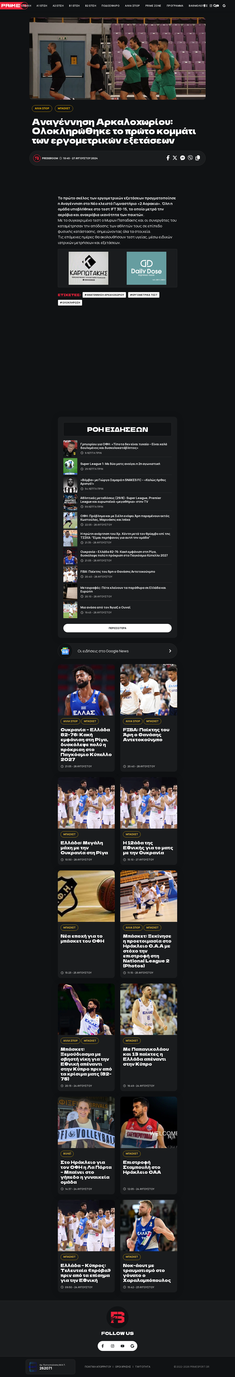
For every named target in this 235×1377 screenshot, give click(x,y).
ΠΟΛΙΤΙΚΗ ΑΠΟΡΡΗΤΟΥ (98, 1366)
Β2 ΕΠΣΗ (90, 5)
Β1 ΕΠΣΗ (74, 5)
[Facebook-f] (204, 5)
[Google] (224, 5)
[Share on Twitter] (174, 158)
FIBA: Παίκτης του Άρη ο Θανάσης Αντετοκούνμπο (117, 571)
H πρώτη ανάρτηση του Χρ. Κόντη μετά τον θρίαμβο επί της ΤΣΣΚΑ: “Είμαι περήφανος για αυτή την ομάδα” (125, 535)
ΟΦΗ (11, 5)
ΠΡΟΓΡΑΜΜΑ (175, 5)
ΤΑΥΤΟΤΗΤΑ (142, 1366)
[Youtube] (217, 5)
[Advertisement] (124, 182)
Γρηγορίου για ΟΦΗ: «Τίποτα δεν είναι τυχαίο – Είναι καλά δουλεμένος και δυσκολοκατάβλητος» (123, 446)
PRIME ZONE (153, 5)
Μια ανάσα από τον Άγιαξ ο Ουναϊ (105, 607)
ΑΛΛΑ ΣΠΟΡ (132, 5)
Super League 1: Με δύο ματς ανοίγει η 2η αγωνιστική (120, 464)
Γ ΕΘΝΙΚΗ (25, 5)
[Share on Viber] (190, 158)
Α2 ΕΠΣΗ (58, 5)
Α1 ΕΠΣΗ (42, 5)
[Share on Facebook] (168, 158)
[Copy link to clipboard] (198, 158)
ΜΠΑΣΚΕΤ (64, 108)
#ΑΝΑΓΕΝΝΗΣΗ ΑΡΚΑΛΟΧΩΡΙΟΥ (104, 295)
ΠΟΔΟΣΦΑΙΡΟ (111, 5)
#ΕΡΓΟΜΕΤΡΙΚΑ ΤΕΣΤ (144, 295)
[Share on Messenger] (182, 158)
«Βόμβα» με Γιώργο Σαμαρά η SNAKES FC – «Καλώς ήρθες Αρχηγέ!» (123, 482)
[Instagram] (211, 5)
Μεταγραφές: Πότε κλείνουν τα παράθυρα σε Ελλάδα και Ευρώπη (123, 589)
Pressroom (50, 158)
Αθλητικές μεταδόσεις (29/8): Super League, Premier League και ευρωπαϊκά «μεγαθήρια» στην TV (120, 500)
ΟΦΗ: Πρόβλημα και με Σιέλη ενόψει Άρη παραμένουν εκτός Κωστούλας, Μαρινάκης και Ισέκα (124, 518)
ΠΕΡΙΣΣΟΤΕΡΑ (117, 628)
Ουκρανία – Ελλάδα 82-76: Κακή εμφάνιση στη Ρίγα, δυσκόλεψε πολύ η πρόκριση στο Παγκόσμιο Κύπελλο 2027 (124, 553)
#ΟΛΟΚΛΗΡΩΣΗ (70, 302)
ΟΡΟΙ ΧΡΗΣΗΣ (123, 1366)
